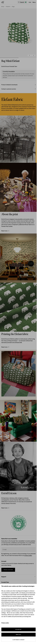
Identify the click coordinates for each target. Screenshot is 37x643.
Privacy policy (5, 622)
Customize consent (18, 639)
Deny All (18, 634)
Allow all (18, 629)
